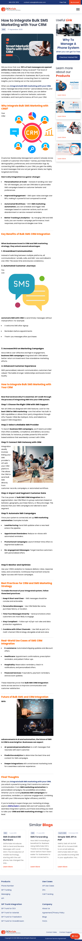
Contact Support (65, 932)
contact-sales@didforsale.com (35, 2)
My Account (75, 2)
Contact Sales (51, 932)
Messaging (5, 894)
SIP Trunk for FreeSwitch (11, 917)
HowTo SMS (62, 833)
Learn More (62, 95)
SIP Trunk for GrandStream (12, 921)
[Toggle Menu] (78, 9)
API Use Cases (48, 886)
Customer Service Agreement (55, 938)
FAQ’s (44, 921)
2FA (43, 890)
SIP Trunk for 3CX (8, 908)
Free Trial (63, 2)
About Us (46, 908)
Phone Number (7, 886)
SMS (3, 29)
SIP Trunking (6, 890)
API (2, 898)
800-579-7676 (14, 2)
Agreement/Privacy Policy (53, 912)
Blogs (44, 917)
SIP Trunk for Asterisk (10, 912)
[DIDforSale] (10, 10)
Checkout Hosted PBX (68, 57)
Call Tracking (47, 894)
